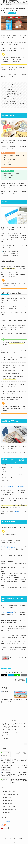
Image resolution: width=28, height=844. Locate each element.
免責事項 (15, 838)
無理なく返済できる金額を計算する (15, 93)
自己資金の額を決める (12, 91)
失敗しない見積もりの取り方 (8, 612)
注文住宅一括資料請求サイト (10, 809)
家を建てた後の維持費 (9, 101)
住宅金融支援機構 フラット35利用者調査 (14, 486)
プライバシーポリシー (9, 838)
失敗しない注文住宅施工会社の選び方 (12, 794)
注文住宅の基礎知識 (8, 800)
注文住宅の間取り (8, 812)
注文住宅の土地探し (8, 797)
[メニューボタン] (1, 1)
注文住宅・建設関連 (5, 821)
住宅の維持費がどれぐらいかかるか (9, 547)
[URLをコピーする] (24, 675)
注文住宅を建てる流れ (12, 12)
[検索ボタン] (27, 1)
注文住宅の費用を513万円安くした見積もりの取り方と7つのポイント (14, 1)
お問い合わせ (20, 838)
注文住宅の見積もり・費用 (10, 791)
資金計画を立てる (8, 89)
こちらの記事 (17, 511)
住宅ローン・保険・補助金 (10, 806)
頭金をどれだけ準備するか (11, 98)
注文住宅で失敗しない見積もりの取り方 (18, 658)
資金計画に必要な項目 (9, 87)
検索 (25, 743)
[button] (4, 675)
